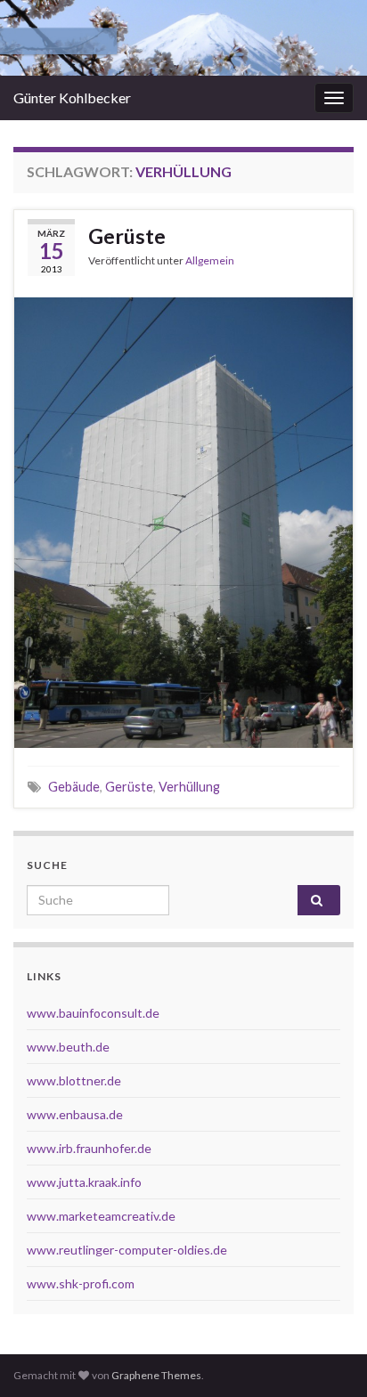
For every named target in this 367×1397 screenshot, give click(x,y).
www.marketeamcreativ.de (101, 1215)
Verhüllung (189, 786)
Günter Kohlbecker (72, 97)
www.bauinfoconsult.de (93, 1012)
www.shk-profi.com (81, 1283)
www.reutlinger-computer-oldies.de (127, 1249)
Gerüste (127, 235)
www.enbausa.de (75, 1114)
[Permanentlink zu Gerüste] (183, 520)
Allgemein (209, 260)
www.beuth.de (68, 1046)
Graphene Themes (156, 1375)
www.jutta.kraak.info (84, 1182)
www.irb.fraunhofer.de (89, 1148)
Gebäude (74, 786)
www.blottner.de (74, 1080)
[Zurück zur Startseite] (183, 38)
